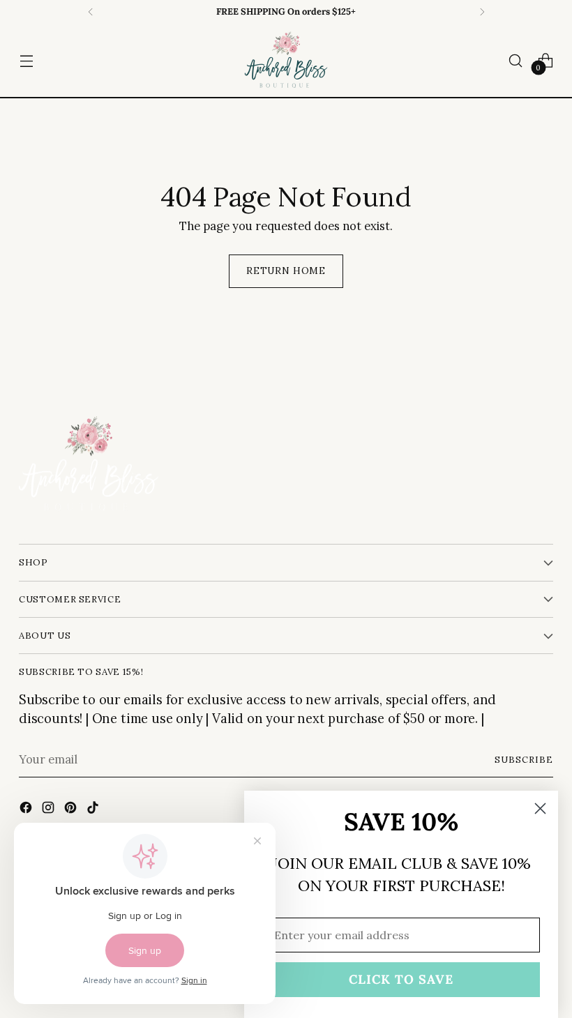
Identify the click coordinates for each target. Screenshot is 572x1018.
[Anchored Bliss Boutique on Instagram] (49, 809)
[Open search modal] (516, 60)
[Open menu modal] (26, 60)
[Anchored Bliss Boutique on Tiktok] (94, 809)
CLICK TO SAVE (401, 979)
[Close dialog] (540, 808)
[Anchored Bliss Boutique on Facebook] (27, 809)
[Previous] (90, 12)
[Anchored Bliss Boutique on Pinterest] (71, 809)
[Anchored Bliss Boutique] (286, 60)
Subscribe (524, 760)
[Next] (482, 12)
